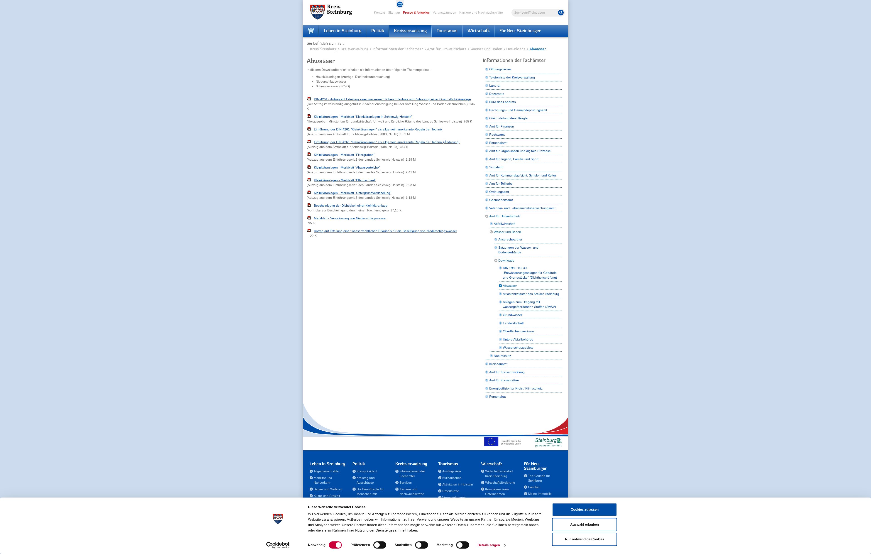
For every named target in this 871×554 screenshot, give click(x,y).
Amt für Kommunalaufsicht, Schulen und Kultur (522, 175)
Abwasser (510, 285)
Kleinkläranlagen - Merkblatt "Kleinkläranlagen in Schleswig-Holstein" (363, 116)
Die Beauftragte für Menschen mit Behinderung (370, 493)
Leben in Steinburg (342, 31)
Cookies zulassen (585, 509)
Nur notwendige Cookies (584, 539)
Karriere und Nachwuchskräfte (481, 12)
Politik (377, 31)
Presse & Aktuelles (416, 12)
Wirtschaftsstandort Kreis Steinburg (499, 473)
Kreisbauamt (498, 364)
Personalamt (498, 143)
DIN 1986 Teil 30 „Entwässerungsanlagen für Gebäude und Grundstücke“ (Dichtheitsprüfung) (530, 272)
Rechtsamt (497, 134)
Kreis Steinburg (323, 49)
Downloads (515, 49)
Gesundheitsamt (501, 200)
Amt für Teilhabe (501, 183)
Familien (534, 487)
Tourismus (447, 31)
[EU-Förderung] (503, 441)
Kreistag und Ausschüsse (366, 480)
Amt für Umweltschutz (446, 49)
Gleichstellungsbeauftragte (508, 118)
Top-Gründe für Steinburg (539, 478)
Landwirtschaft (513, 323)
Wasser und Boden (486, 49)
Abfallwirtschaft (504, 224)
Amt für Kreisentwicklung (507, 372)
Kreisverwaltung (410, 31)
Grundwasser (512, 315)
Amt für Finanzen (501, 126)
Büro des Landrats (502, 102)
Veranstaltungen (444, 12)
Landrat (494, 85)
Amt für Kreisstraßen (504, 380)
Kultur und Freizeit (327, 496)
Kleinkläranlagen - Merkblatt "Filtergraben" (344, 155)
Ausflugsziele (451, 471)
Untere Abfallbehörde (518, 339)
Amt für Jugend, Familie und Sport (513, 159)
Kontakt (379, 12)
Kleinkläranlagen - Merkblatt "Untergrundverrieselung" (352, 193)
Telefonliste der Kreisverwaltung (512, 77)
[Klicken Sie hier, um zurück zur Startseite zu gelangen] (311, 31)
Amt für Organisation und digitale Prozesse (520, 151)
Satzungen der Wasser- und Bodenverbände (518, 250)
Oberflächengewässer (518, 331)
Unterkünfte (450, 491)
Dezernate (496, 94)
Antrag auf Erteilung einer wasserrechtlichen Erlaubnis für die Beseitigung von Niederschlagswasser (385, 231)
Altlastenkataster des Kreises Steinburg (531, 294)
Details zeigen (488, 545)
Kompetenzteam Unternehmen (497, 491)
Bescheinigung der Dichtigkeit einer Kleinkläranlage (350, 205)
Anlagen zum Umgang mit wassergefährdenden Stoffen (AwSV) (529, 304)
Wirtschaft (478, 31)
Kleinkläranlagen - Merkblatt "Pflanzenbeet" (345, 180)
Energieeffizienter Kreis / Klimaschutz (516, 388)
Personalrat (497, 396)
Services (405, 482)
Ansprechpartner (510, 239)
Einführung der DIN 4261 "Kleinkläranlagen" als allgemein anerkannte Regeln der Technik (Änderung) (387, 142)
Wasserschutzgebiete (518, 347)
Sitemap (394, 12)
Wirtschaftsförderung (500, 482)
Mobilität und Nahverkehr (323, 480)
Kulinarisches (451, 478)
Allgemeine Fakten (327, 471)
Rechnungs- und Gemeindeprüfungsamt (518, 110)
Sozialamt (496, 167)
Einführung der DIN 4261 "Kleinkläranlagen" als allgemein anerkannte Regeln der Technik (378, 129)
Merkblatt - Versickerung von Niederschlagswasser (350, 218)
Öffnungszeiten (500, 69)
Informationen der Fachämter (397, 49)
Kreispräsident (367, 471)
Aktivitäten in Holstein (457, 484)
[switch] (379, 545)
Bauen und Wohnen (328, 489)
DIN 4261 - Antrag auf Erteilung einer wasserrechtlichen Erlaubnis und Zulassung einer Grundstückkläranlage (392, 99)
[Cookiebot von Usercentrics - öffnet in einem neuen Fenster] (278, 545)
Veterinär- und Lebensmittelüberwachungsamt (522, 208)
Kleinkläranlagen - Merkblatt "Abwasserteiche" (347, 167)
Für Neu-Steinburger (520, 31)
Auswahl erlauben (584, 524)
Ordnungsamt (499, 192)
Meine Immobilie (540, 493)
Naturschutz (502, 356)
